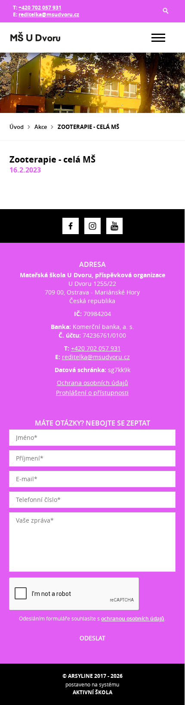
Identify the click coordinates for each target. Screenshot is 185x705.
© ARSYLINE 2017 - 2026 (92, 676)
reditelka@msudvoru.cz (48, 14)
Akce (40, 127)
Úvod (16, 127)
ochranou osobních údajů (132, 618)
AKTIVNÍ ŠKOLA (92, 692)
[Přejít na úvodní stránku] (35, 37)
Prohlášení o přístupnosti (92, 393)
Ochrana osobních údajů (92, 383)
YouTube (114, 226)
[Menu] (158, 38)
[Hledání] (165, 10)
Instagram (92, 226)
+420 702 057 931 (40, 7)
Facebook (70, 226)
